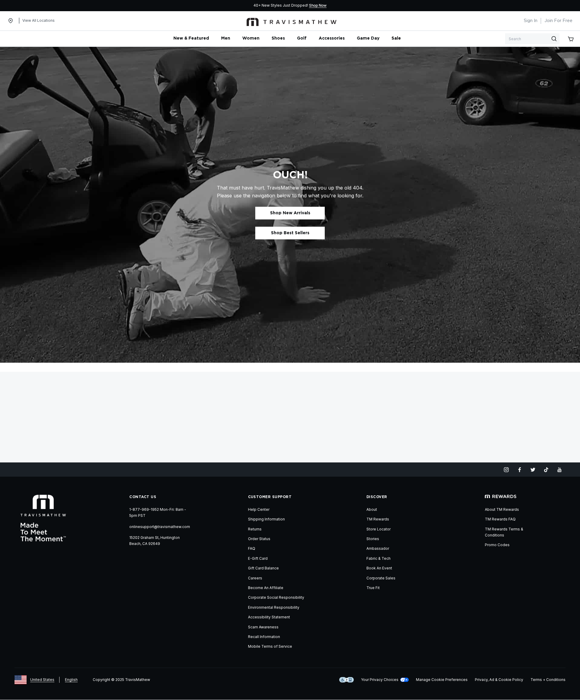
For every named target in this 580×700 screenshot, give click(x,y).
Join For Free (558, 21)
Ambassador (377, 548)
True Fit (373, 587)
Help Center (258, 509)
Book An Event (379, 568)
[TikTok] (546, 470)
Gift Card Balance (263, 568)
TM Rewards (377, 519)
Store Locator (378, 529)
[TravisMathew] (291, 21)
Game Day (368, 38)
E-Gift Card (258, 558)
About (371, 509)
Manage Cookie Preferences (442, 679)
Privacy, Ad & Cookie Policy (499, 679)
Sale (396, 38)
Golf (302, 38)
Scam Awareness (263, 627)
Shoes (278, 38)
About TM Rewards (502, 509)
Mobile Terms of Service (270, 646)
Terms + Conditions (548, 679)
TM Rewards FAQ (500, 519)
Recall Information (264, 636)
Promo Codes (497, 545)
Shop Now (318, 5)
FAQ (251, 548)
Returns (255, 529)
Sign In (530, 21)
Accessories (332, 38)
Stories (372, 538)
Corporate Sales (380, 578)
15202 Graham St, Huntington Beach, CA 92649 (154, 540)
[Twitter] (533, 470)
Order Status (259, 538)
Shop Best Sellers (290, 233)
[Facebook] (520, 470)
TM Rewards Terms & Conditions (504, 532)
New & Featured (191, 38)
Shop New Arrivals (290, 213)
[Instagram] (506, 470)
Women (250, 38)
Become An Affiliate (265, 587)
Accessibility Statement (269, 617)
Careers (255, 578)
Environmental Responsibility (273, 607)
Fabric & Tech (378, 558)
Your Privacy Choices (379, 679)
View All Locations (38, 20)
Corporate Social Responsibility (276, 597)
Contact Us (142, 497)
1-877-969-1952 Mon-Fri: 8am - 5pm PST (157, 512)
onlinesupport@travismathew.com (159, 526)
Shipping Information (266, 519)
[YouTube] (559, 470)
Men (225, 38)
